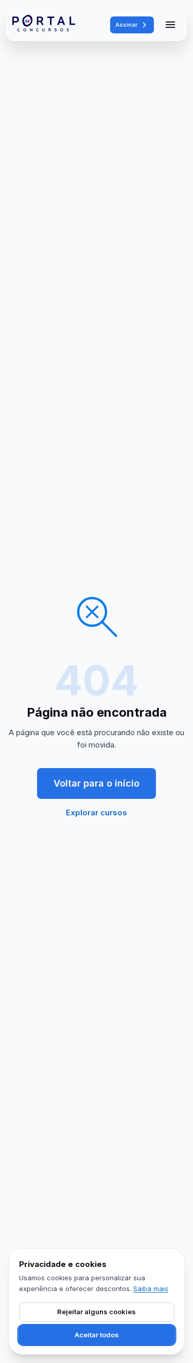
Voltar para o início (96, 783)
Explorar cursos (96, 812)
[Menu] (170, 24)
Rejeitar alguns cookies (96, 1312)
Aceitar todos (97, 1335)
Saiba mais (150, 1288)
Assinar (126, 24)
